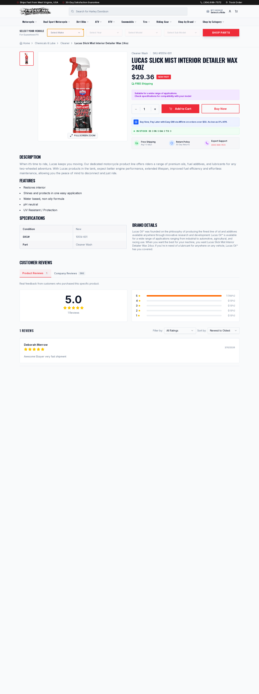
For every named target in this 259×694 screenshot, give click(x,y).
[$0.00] (236, 11)
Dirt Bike (81, 21)
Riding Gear (162, 21)
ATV (97, 21)
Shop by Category (212, 21)
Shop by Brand (185, 21)
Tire (145, 21)
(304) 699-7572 (212, 2)
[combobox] (180, 330)
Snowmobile (127, 21)
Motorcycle (28, 21)
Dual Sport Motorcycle (55, 21)
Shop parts (221, 32)
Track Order (235, 2)
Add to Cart (183, 108)
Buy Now (220, 108)
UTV (110, 21)
